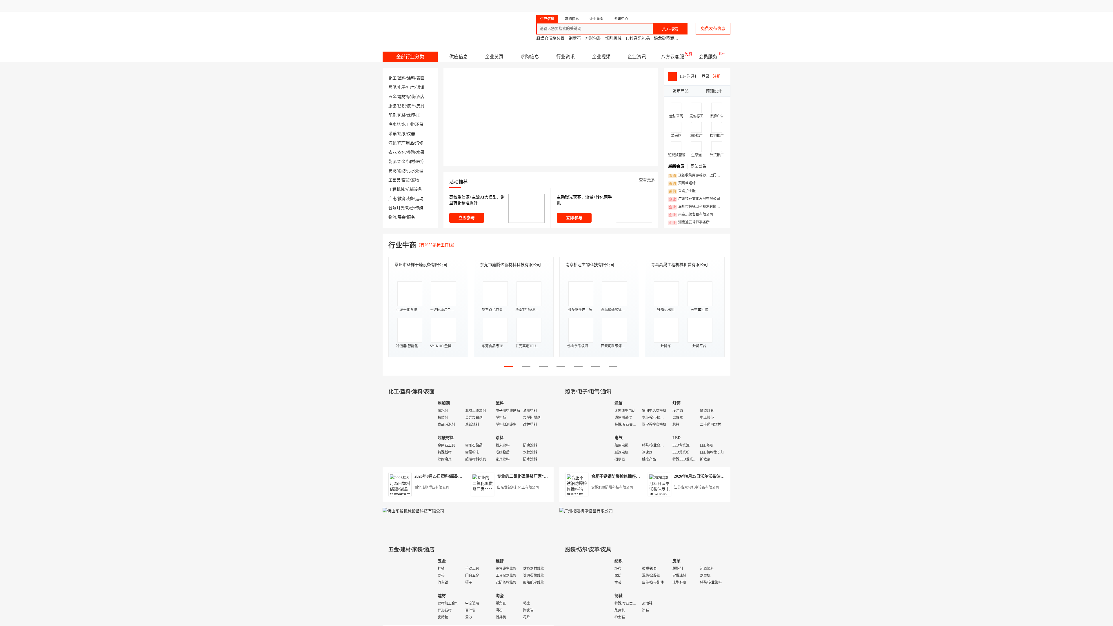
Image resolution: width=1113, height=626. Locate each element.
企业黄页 (494, 56)
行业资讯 (565, 56)
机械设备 (414, 189)
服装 (392, 106)
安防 (392, 171)
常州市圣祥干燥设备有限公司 (420, 265)
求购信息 (530, 56)
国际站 (725, 6)
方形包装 (593, 38)
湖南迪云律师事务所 (689, 222)
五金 (392, 96)
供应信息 (458, 56)
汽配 (392, 143)
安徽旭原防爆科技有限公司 (612, 487)
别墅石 (575, 38)
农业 (392, 152)
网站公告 (698, 166)
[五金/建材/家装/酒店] (409, 589)
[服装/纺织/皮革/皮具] (585, 589)
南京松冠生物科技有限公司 (589, 265)
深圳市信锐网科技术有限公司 (696, 207)
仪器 (411, 134)
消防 (402, 171)
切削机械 (613, 38)
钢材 (411, 161)
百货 (406, 180)
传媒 (419, 208)
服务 (411, 217)
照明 (392, 87)
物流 (392, 217)
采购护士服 (682, 191)
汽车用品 (406, 143)
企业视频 (601, 56)
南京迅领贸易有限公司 (691, 214)
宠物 (415, 180)
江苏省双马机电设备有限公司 (696, 487)
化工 (392, 78)
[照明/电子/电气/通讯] (585, 431)
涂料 (411, 78)
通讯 (420, 87)
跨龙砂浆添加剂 (668, 38)
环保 (419, 124)
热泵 (402, 134)
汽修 (419, 143)
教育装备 (406, 198)
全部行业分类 (410, 56)
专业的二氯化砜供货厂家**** (523, 476)
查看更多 (647, 180)
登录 (558, 6)
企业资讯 (637, 56)
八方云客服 (672, 56)
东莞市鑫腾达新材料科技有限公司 (510, 265)
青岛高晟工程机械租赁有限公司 (679, 265)
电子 (402, 87)
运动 (419, 198)
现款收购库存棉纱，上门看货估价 (696, 175)
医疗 (420, 161)
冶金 (402, 161)
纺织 (402, 106)
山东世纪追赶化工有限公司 (518, 487)
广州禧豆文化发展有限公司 (694, 199)
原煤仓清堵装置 (550, 38)
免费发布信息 (713, 28)
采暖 (392, 134)
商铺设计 (714, 91)
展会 (402, 217)
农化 (402, 152)
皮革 (411, 106)
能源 (392, 161)
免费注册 (580, 6)
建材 (402, 96)
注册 (717, 76)
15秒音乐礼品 (637, 38)
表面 (420, 78)
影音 (410, 208)
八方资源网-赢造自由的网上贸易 (428, 26)
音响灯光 (396, 208)
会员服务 (708, 56)
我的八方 (605, 6)
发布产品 (680, 91)
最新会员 (676, 166)
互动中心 (636, 6)
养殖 (411, 152)
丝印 (411, 115)
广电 (392, 198)
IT (418, 115)
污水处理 (415, 171)
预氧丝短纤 (682, 183)
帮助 (684, 6)
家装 (411, 96)
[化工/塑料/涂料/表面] (409, 431)
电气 (411, 87)
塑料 (402, 78)
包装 (402, 115)
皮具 (420, 106)
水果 (420, 152)
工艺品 (394, 180)
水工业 (408, 124)
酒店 (420, 96)
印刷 (392, 115)
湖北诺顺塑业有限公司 (431, 487)
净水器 (394, 124)
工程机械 (396, 189)
